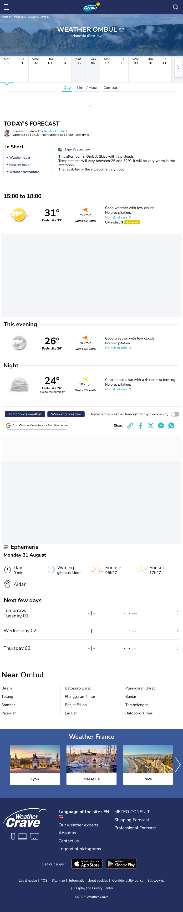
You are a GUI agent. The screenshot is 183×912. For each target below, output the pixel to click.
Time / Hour (87, 87)
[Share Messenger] (161, 425)
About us (67, 833)
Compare (111, 87)
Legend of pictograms (80, 849)
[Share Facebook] (140, 425)
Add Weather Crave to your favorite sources (40, 425)
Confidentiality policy (127, 880)
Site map (58, 880)
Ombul (45, 17)
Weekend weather (66, 414)
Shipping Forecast (131, 820)
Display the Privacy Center (93, 888)
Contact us (69, 841)
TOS (44, 880)
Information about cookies (88, 880)
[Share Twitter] (151, 425)
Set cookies (155, 881)
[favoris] (121, 29)
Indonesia (19, 17)
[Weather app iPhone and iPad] (86, 864)
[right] (178, 67)
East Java (33, 17)
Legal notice (28, 880)
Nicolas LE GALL (56, 131)
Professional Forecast (135, 828)
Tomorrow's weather (25, 414)
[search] (175, 7)
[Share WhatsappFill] (171, 425)
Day (67, 87)
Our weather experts (79, 825)
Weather (6, 17)
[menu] (7, 7)
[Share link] (130, 425)
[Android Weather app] (121, 864)
